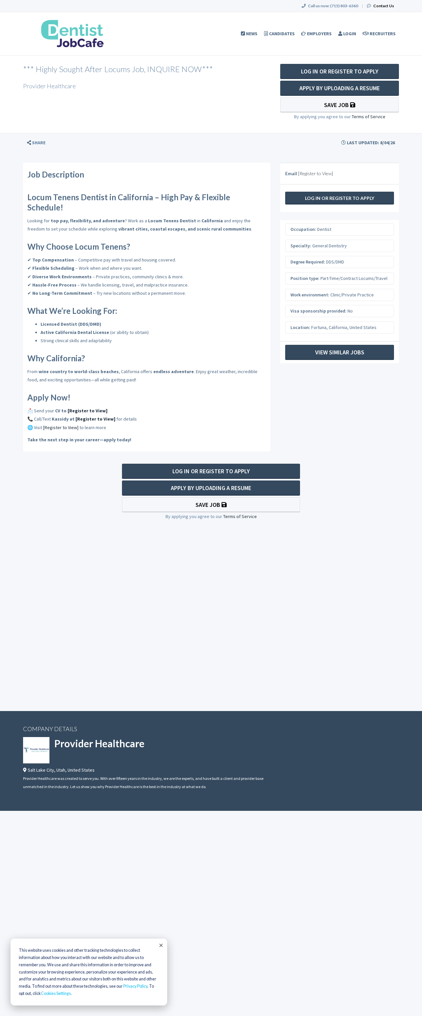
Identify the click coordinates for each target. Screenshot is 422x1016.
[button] (36, 143)
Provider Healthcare (99, 743)
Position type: (304, 278)
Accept (160, 945)
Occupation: (303, 229)
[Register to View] (87, 411)
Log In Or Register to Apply (339, 71)
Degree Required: (307, 262)
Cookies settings (56, 993)
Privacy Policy (135, 986)
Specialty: (300, 246)
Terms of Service (368, 117)
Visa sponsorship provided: (318, 311)
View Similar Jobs (339, 352)
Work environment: (309, 295)
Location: (300, 327)
